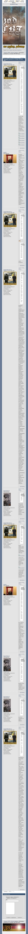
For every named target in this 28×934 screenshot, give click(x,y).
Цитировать (22, 148)
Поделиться (21, 150)
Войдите (11, 50)
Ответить (22, 58)
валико (5, 152)
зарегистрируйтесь (17, 50)
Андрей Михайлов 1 (8, 63)
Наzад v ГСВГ (7, 52)
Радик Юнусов (7, 490)
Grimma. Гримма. (14, 52)
